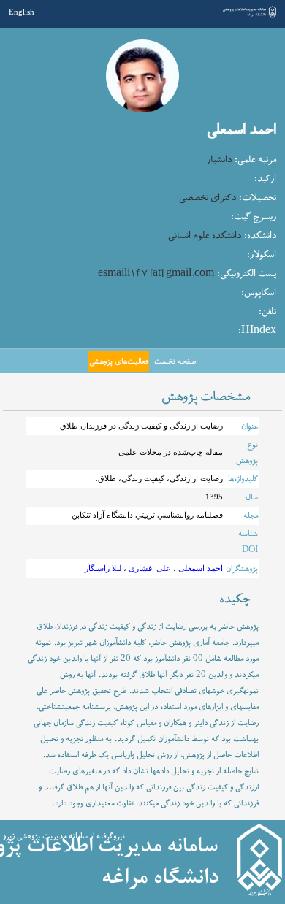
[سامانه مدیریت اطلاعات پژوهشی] (249, 16)
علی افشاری (148, 568)
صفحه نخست (175, 361)
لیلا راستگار (103, 568)
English (21, 11)
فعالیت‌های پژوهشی (118, 361)
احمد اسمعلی (199, 568)
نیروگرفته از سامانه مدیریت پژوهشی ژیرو (64, 836)
